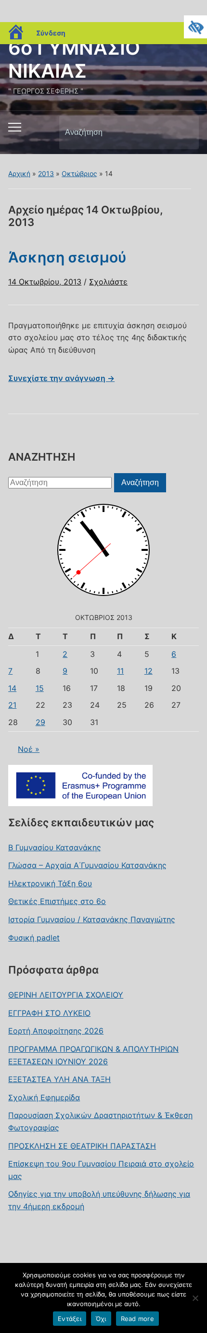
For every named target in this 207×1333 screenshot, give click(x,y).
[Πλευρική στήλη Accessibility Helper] (195, 26)
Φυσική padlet (34, 937)
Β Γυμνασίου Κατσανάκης (54, 847)
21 (12, 705)
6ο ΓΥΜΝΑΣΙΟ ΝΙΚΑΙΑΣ (74, 59)
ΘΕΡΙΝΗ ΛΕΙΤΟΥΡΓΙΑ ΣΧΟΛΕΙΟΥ (65, 995)
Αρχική (19, 173)
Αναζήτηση (183, 132)
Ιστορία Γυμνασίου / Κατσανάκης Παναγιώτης (91, 919)
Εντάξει (69, 1318)
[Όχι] (195, 1298)
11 (120, 671)
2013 (46, 173)
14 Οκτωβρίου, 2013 (44, 281)
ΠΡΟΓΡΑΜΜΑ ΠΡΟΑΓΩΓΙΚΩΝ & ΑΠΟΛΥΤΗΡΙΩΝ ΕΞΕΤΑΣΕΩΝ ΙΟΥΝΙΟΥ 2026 (93, 1055)
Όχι (101, 1318)
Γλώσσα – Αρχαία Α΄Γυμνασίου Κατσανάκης (87, 865)
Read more (137, 1318)
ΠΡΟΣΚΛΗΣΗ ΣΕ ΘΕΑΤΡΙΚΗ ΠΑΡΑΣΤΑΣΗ (82, 1146)
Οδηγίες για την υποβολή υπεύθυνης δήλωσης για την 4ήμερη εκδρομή (99, 1200)
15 (40, 688)
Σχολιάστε (108, 281)
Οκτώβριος (79, 173)
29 (40, 722)
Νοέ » (28, 749)
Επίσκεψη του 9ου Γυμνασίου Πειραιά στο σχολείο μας (101, 1170)
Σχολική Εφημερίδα (44, 1097)
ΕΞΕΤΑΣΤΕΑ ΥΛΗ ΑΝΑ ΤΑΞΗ (59, 1079)
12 (148, 671)
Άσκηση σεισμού (67, 257)
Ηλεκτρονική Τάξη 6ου (50, 883)
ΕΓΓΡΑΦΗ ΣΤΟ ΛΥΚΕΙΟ (49, 1013)
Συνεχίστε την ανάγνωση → (61, 378)
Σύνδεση (50, 33)
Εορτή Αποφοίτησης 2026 (56, 1030)
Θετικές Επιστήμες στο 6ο (57, 901)
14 (12, 688)
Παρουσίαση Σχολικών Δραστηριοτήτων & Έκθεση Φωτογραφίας (100, 1121)
